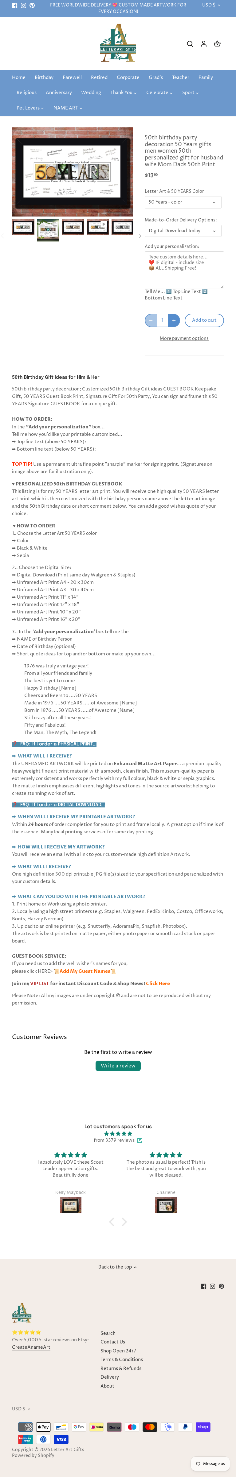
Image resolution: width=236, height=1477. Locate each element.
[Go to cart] (217, 43)
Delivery (109, 1377)
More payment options (184, 338)
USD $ (208, 5)
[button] (113, 1222)
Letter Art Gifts (67, 1450)
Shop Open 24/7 (118, 1351)
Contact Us (112, 1342)
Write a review (118, 1065)
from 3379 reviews (114, 1140)
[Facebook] (14, 5)
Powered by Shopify (33, 1455)
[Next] (140, 236)
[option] (23, 227)
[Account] (203, 43)
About (107, 1386)
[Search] (190, 43)
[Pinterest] (32, 5)
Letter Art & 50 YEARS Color (174, 191)
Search (108, 1333)
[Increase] (174, 320)
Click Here (158, 983)
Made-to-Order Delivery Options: (181, 220)
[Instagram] (23, 5)
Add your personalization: (172, 246)
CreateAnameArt (31, 1347)
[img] (118, 1133)
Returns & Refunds (120, 1368)
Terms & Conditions (121, 1359)
